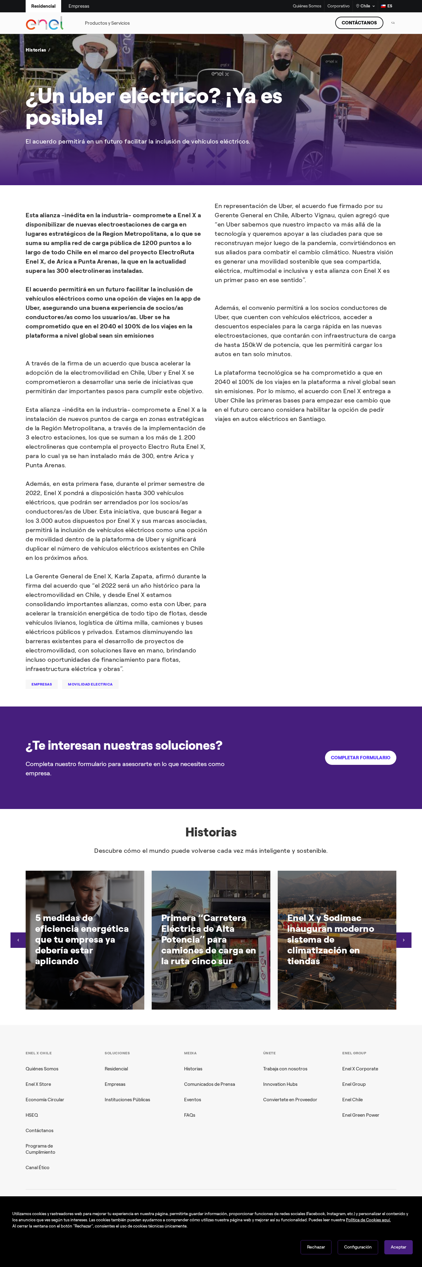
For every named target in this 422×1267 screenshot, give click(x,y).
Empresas (115, 1084)
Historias (193, 1069)
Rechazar (316, 1247)
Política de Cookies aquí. (368, 1220)
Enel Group (354, 1084)
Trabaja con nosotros (285, 1069)
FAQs (189, 1115)
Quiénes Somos (307, 6)
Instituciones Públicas (127, 1099)
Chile (365, 6)
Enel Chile (352, 1099)
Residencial (116, 1069)
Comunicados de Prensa (209, 1084)
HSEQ (32, 1115)
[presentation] (18, 940)
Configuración (358, 1247)
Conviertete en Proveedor (290, 1099)
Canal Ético (37, 1167)
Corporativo (338, 6)
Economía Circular (45, 1099)
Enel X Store (38, 1084)
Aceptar (398, 1247)
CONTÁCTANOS (359, 23)
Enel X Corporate (360, 1069)
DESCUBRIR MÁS (306, 143)
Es (389, 6)
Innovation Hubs (280, 1084)
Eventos (192, 1099)
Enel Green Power (360, 1115)
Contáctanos (39, 1130)
